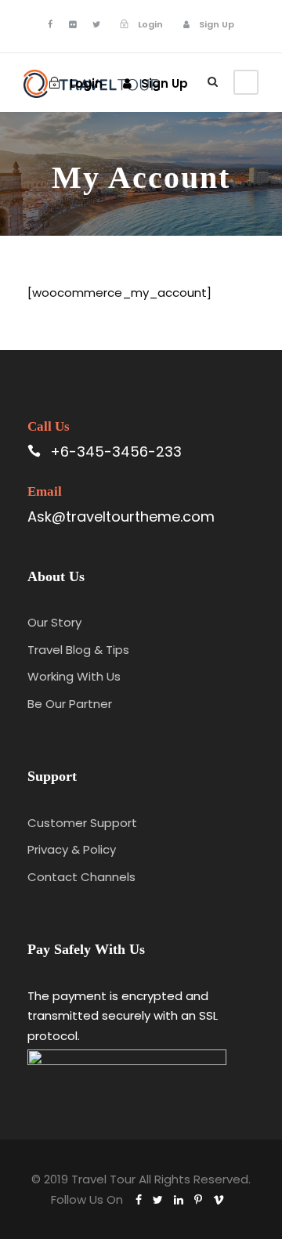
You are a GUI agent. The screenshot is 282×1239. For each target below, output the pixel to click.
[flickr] (72, 24)
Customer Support (82, 823)
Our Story (54, 622)
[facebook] (50, 24)
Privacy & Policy (71, 849)
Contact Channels (81, 877)
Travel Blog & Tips (78, 649)
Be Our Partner (69, 703)
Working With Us (74, 676)
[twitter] (96, 24)
